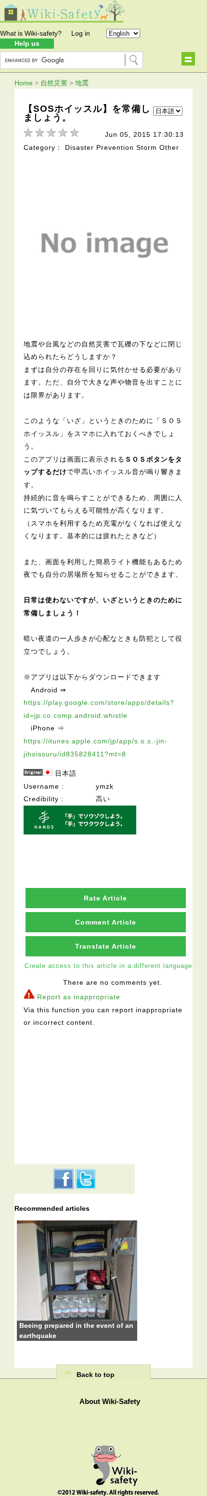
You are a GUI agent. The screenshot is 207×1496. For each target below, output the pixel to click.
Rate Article (105, 898)
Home (23, 83)
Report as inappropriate (78, 997)
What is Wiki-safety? (31, 33)
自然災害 (53, 83)
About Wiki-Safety (109, 1401)
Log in (80, 33)
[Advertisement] (74, 1094)
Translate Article (105, 946)
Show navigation (188, 59)
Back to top (96, 1374)
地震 (82, 83)
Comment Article (105, 922)
